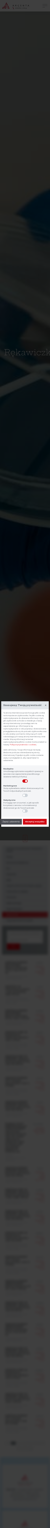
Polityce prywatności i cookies (23, 744)
